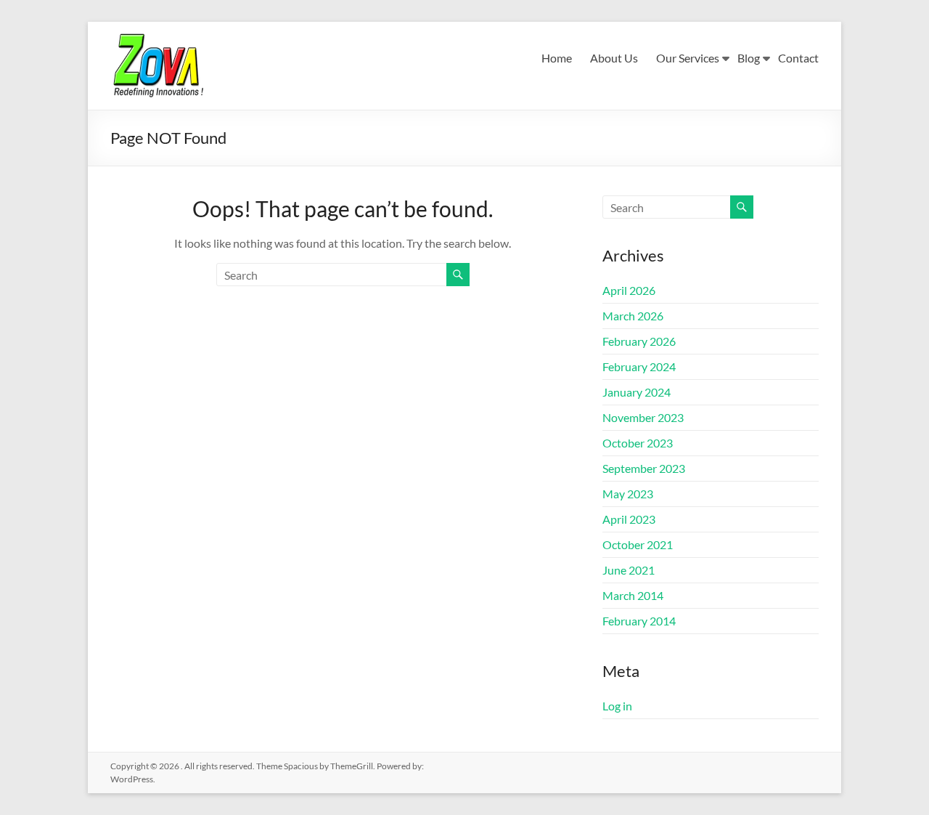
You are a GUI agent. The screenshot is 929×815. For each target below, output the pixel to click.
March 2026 (632, 316)
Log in (617, 706)
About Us (614, 58)
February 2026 (639, 341)
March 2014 (632, 595)
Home (556, 58)
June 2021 (628, 570)
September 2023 (643, 468)
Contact (798, 58)
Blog (748, 58)
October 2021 (637, 544)
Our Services (687, 58)
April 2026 (628, 290)
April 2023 (628, 519)
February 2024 (639, 366)
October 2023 (637, 443)
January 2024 (636, 392)
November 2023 (643, 417)
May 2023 (627, 493)
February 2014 (639, 621)
